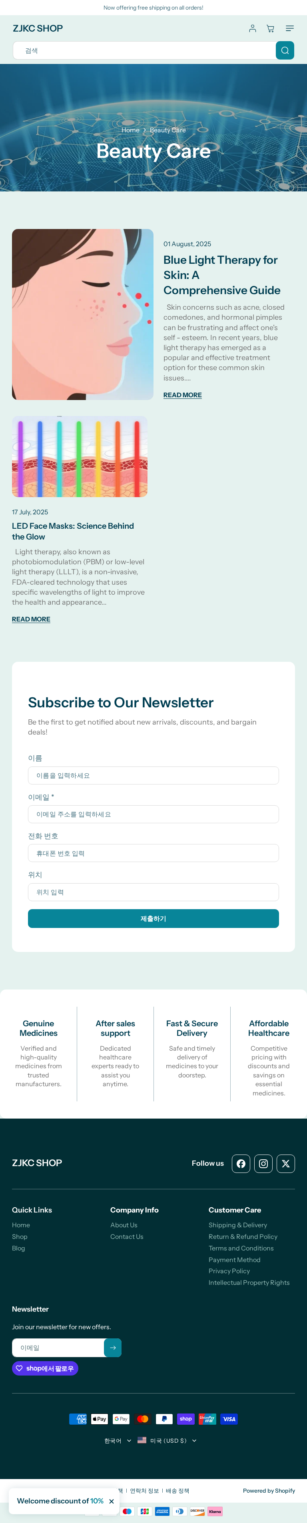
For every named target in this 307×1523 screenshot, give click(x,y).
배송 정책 (177, 1490)
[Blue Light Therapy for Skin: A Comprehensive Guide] (83, 314)
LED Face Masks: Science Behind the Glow (73, 531)
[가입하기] (113, 1347)
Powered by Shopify (269, 1490)
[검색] (285, 50)
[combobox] (153, 50)
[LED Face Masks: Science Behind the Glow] (80, 456)
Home (131, 130)
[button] (288, 28)
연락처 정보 (144, 1490)
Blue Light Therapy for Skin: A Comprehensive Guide (222, 275)
